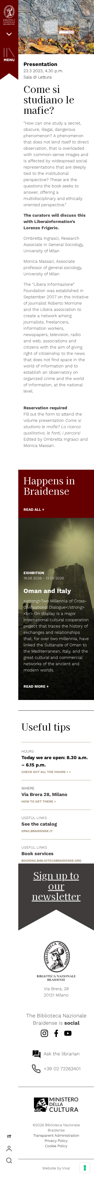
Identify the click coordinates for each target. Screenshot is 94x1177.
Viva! (66, 1168)
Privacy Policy (56, 1141)
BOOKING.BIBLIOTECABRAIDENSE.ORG (51, 860)
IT (9, 1136)
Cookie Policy (56, 1146)
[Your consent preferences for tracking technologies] (85, 1168)
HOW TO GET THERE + (38, 801)
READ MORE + (36, 686)
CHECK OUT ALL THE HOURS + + (46, 772)
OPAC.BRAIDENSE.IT (37, 831)
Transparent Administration (56, 1135)
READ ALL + (34, 509)
